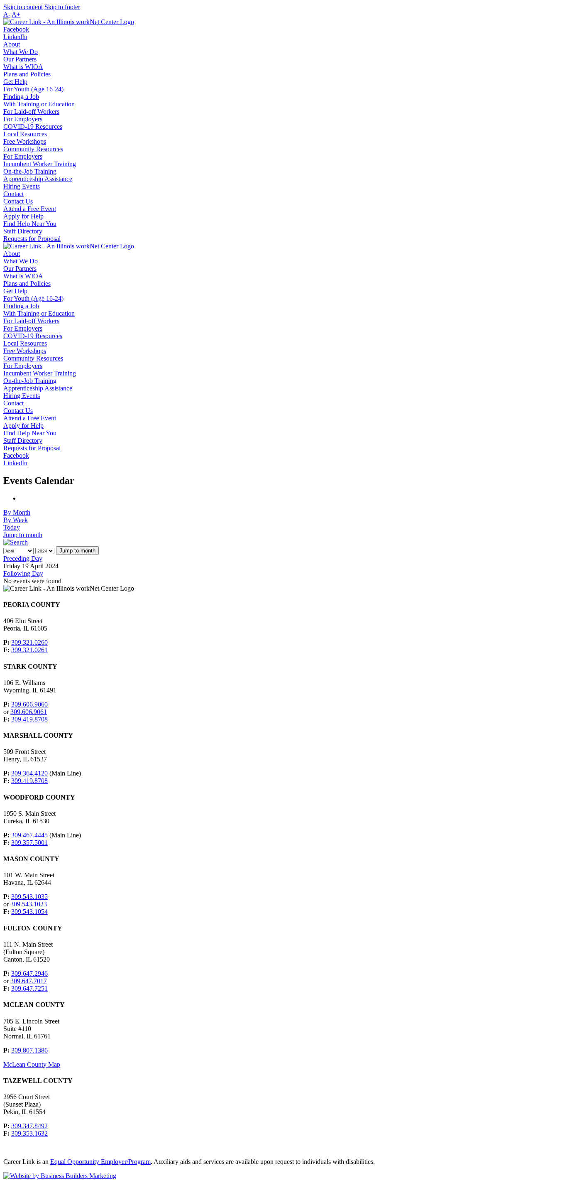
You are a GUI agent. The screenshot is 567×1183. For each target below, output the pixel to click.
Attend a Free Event (29, 208)
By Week (15, 519)
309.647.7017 (28, 980)
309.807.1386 (29, 1050)
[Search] (15, 542)
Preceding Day (22, 558)
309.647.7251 (29, 988)
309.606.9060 (29, 704)
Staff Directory (22, 231)
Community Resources (33, 148)
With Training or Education (39, 104)
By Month (16, 512)
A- (6, 14)
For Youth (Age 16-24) (33, 89)
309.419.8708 (29, 719)
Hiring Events (21, 186)
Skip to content (23, 6)
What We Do (20, 51)
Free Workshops (24, 141)
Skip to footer (62, 6)
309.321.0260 (29, 642)
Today (11, 527)
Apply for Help (23, 216)
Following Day (23, 573)
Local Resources (25, 133)
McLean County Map (31, 1064)
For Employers (22, 119)
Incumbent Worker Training (39, 163)
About (11, 44)
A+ (16, 14)
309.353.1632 (29, 1133)
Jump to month (22, 534)
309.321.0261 (29, 649)
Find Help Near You (29, 223)
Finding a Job (21, 96)
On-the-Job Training (29, 171)
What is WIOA (23, 66)
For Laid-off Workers (31, 111)
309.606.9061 (28, 711)
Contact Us (18, 201)
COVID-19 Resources (32, 126)
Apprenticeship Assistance (37, 178)
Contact (13, 193)
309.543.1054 (29, 911)
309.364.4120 (29, 773)
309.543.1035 (29, 896)
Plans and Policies (27, 74)
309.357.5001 (29, 842)
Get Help (15, 81)
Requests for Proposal (32, 238)
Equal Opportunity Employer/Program (100, 1161)
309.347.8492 (29, 1125)
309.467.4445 (29, 835)
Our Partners (20, 59)
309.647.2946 (29, 973)
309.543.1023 (28, 904)
